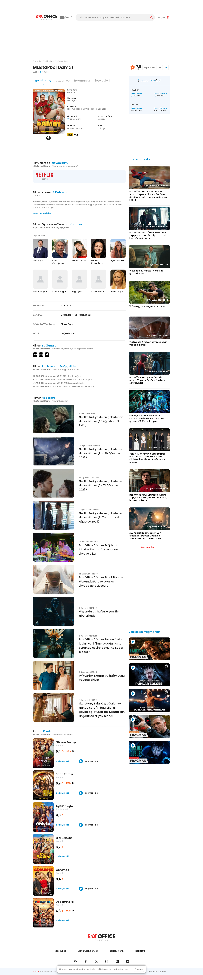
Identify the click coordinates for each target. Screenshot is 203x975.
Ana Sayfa (37, 61)
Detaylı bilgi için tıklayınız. (121, 969)
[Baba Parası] (43, 785)
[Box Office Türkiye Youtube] (75, 961)
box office (63, 80)
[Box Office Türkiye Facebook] (86, 961)
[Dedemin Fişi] (43, 913)
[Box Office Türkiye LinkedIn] (117, 961)
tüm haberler (147, 547)
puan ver (150, 67)
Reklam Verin (117, 950)
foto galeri (102, 80)
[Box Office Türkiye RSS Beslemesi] (128, 961)
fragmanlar (82, 80)
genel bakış (43, 80)
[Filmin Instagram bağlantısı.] (41, 354)
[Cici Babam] (43, 849)
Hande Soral (101, 108)
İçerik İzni (140, 950)
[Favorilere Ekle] (160, 67)
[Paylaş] (166, 67)
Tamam (139, 969)
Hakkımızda (60, 950)
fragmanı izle (91, 761)
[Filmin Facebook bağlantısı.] (47, 354)
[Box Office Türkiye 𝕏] (96, 961)
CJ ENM (101, 119)
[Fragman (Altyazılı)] (149, 752)
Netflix (45, 179)
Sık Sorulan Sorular (88, 950)
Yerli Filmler (48, 61)
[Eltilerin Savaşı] (43, 753)
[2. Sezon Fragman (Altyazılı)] (149, 726)
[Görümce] (43, 881)
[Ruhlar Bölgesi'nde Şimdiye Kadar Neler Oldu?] (149, 674)
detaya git (62, 761)
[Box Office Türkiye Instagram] (107, 961)
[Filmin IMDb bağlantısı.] (35, 354)
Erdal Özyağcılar (85, 108)
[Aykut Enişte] (43, 817)
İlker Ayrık (72, 100)
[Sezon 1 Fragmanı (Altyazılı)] (149, 648)
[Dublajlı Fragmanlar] (149, 700)
